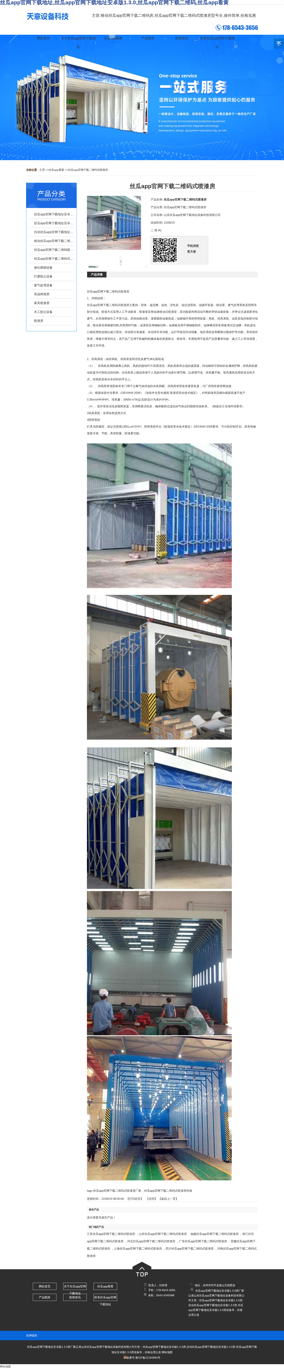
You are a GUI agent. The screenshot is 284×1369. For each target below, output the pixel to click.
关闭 (152, 1198)
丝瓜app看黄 (56, 169)
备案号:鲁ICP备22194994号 (143, 1357)
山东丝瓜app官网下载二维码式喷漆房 (163, 1233)
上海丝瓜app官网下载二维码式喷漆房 (138, 1248)
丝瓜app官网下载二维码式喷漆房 (88, 169)
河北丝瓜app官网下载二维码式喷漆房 (151, 1241)
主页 (42, 169)
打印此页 (135, 1198)
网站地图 (167, 1352)
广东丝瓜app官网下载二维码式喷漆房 (203, 1241)
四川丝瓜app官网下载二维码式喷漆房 (190, 1248)
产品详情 (97, 274)
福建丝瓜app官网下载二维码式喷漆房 (214, 1233)
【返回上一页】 (168, 1198)
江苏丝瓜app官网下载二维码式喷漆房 (111, 1233)
